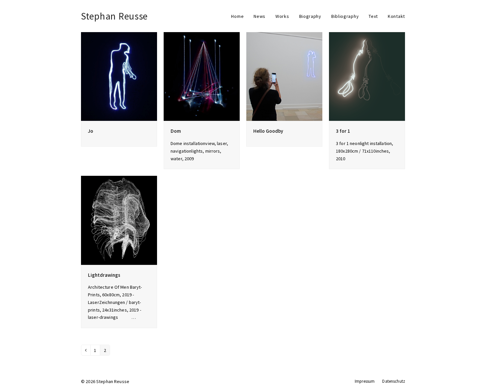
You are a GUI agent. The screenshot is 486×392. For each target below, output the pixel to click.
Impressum (365, 381)
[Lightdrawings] (119, 220)
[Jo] (119, 76)
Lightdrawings (104, 275)
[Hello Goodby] (284, 76)
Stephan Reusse (114, 16)
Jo (90, 131)
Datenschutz (393, 381)
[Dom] (202, 76)
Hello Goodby (268, 131)
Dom (176, 131)
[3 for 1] (367, 76)
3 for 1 (343, 131)
